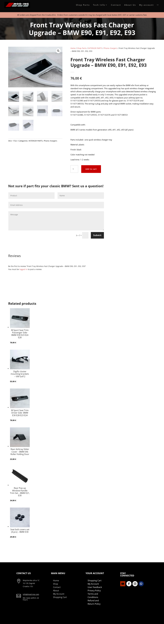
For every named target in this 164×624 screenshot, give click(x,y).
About (56, 590)
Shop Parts (83, 5)
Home (72, 48)
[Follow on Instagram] (135, 583)
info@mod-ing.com (31, 594)
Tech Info (99, 5)
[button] (58, 50)
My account (146, 5)
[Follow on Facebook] (128, 583)
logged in (23, 269)
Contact (116, 5)
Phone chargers (50, 141)
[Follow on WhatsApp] (141, 583)
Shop (55, 583)
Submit (97, 235)
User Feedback (95, 587)
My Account (58, 593)
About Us (130, 5)
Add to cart (91, 169)
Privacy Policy (94, 590)
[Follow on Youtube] (122, 583)
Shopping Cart (60, 597)
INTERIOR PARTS (36, 141)
